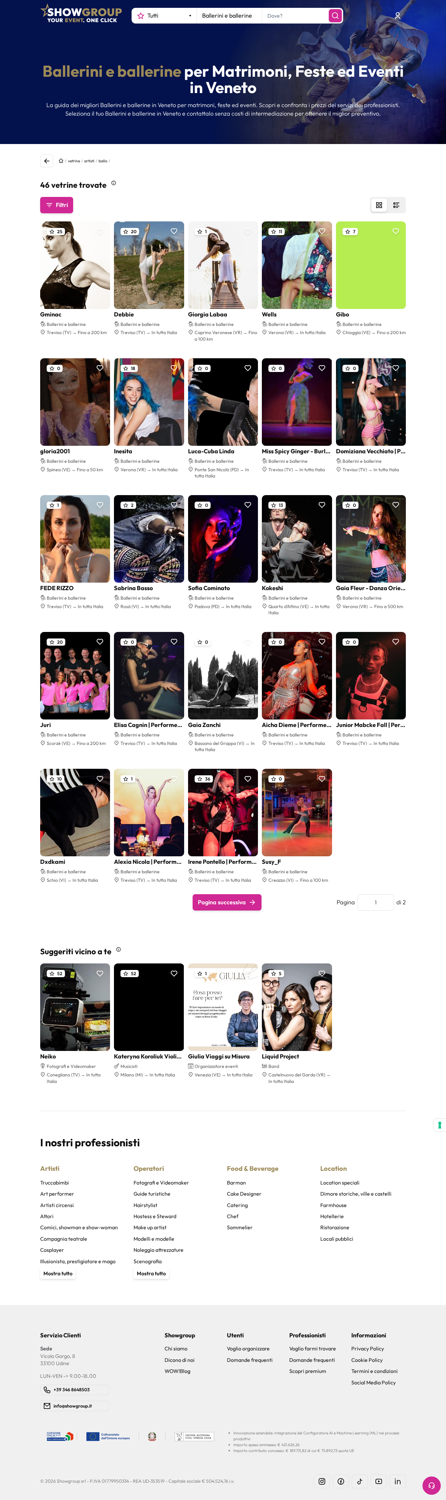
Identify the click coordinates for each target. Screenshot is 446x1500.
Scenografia (148, 1261)
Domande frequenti (250, 1360)
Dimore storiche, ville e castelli (355, 1193)
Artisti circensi (57, 1205)
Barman (236, 1182)
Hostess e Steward (155, 1216)
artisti (89, 160)
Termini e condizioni (374, 1371)
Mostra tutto (57, 1273)
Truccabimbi (54, 1182)
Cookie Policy (367, 1360)
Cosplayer (52, 1250)
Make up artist (150, 1227)
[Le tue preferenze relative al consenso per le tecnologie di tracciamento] (440, 1125)
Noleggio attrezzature (158, 1250)
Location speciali (339, 1182)
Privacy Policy (367, 1348)
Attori (47, 1216)
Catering (237, 1205)
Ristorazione (334, 1227)
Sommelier (240, 1227)
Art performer (57, 1193)
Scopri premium (307, 1371)
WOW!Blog (177, 1371)
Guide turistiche (152, 1193)
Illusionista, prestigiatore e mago (78, 1261)
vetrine (74, 160)
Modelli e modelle (154, 1238)
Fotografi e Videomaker (161, 1182)
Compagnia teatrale (63, 1238)
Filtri (62, 205)
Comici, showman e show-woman (79, 1227)
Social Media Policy (373, 1382)
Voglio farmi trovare (312, 1348)
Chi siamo (176, 1348)
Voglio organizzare (248, 1348)
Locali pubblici (336, 1238)
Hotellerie (332, 1216)
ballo (103, 160)
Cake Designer (244, 1193)
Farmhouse (333, 1205)
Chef (232, 1216)
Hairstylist (145, 1205)
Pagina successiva (222, 902)
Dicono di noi (180, 1360)
